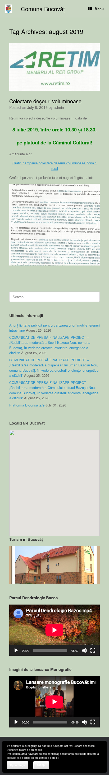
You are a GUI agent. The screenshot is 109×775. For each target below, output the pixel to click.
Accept (41, 765)
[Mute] (84, 650)
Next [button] (95, 224)
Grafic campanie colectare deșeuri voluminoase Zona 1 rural (54, 165)
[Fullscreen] (93, 650)
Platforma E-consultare (26, 405)
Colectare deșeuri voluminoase (45, 101)
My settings (17, 765)
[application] (54, 630)
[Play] (16, 650)
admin (59, 107)
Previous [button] (14, 224)
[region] (54, 565)
